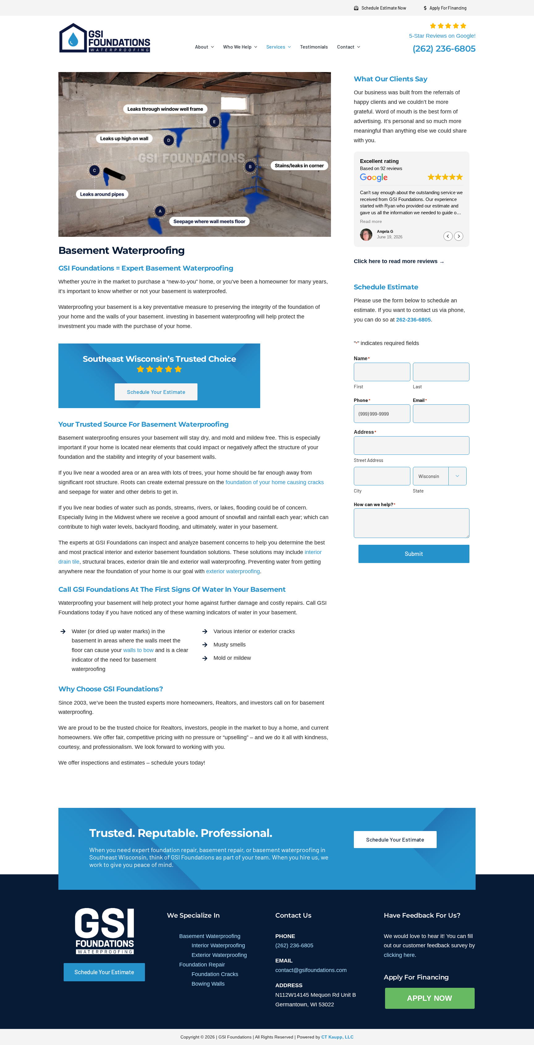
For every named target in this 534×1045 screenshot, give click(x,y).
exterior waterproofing (233, 571)
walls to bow (138, 650)
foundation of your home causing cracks (275, 482)
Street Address (368, 460)
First (358, 386)
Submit (414, 553)
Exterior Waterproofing (219, 955)
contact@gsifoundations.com (311, 970)
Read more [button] (371, 221)
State (418, 490)
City (358, 490)
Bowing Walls (208, 984)
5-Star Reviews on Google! (442, 36)
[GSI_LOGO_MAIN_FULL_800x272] (104, 25)
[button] (458, 236)
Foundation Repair (202, 965)
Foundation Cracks (215, 974)
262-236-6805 (413, 320)
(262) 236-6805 (444, 48)
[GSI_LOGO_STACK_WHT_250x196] (104, 909)
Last (417, 386)
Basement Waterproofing (209, 936)
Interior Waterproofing (218, 945)
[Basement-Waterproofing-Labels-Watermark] (194, 75)
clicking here (399, 955)
